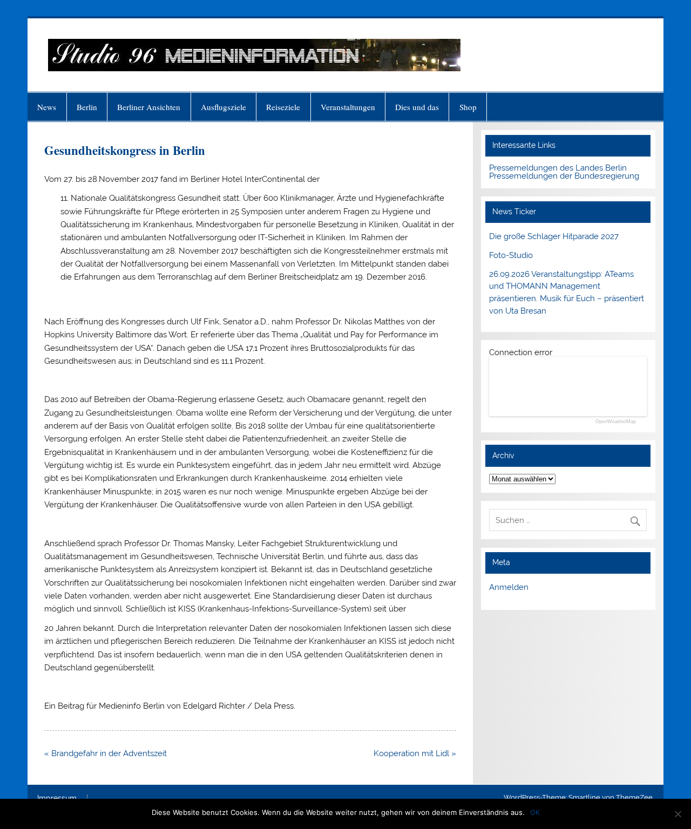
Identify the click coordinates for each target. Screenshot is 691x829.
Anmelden (509, 587)
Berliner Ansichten (148, 106)
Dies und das (417, 106)
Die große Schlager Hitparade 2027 (554, 236)
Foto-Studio (511, 255)
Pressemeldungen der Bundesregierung (564, 176)
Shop (468, 106)
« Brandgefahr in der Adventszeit (105, 753)
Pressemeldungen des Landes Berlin (558, 168)
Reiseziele (283, 106)
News (46, 106)
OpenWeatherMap (615, 421)
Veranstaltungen (348, 106)
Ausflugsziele (223, 106)
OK (535, 812)
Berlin (87, 106)
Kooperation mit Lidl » (415, 753)
